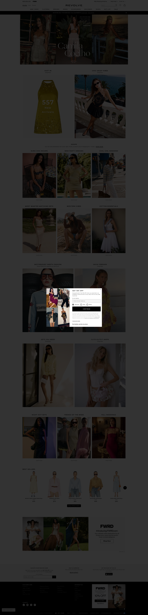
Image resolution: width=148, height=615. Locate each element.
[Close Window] (100, 289)
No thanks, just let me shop (80, 324)
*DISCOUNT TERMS (76, 321)
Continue (86, 309)
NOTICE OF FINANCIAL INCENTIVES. (91, 318)
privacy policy (97, 316)
